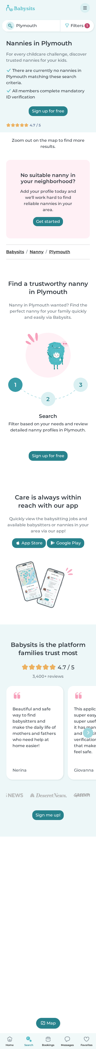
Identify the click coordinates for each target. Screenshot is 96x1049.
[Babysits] (20, 8)
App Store (31, 543)
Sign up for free (48, 111)
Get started (48, 221)
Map (51, 1023)
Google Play (68, 543)
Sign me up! (48, 815)
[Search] (10, 26)
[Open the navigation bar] (85, 8)
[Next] (88, 733)
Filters (79, 25)
